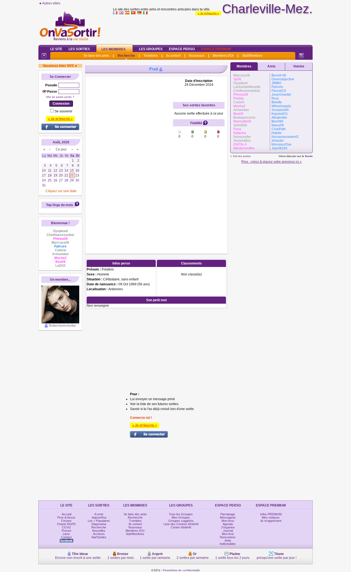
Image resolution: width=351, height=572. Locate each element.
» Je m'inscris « (208, 13)
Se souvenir (63, 111)
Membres (244, 66)
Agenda (228, 524)
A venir (98, 514)
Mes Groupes (181, 517)
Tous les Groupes (181, 514)
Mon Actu (228, 520)
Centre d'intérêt (181, 527)
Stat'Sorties (98, 537)
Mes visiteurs (271, 517)
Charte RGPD (66, 524)
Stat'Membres (252, 56)
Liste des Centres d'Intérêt (181, 524)
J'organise (228, 527)
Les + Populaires (99, 520)
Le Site (56, 49)
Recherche (126, 56)
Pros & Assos (66, 517)
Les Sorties (79, 49)
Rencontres (228, 537)
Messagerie (228, 517)
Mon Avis (228, 534)
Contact (66, 537)
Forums (66, 520)
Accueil (66, 514)
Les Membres (113, 49)
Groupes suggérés (181, 520)
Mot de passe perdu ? (60, 96)
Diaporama (99, 524)
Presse (66, 530)
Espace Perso (182, 49)
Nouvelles (98, 530)
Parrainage (227, 514)
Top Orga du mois (59, 205)
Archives (99, 534)
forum (309, 156)
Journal (228, 530)
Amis (271, 66)
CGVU (66, 527)
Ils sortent (173, 56)
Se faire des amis (96, 56)
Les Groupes (151, 49)
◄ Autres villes (49, 3)
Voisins (298, 66)
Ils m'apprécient (271, 520)
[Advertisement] (213, 28)
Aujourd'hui (99, 517)
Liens (66, 534)
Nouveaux (196, 56)
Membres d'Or (223, 56)
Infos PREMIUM (271, 514)
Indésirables (228, 543)
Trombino (150, 56)
